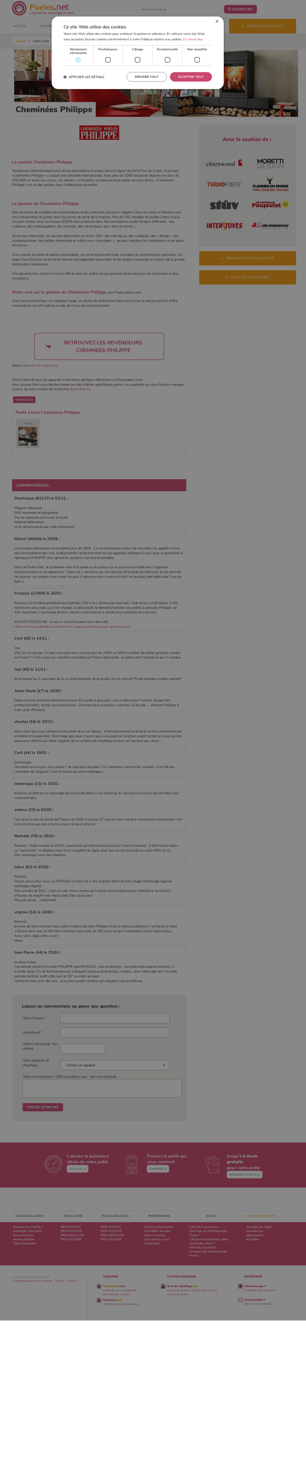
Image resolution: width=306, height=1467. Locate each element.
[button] (84, 77)
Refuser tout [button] (146, 77)
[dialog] (138, 52)
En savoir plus (193, 39)
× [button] (217, 21)
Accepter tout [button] (191, 77)
